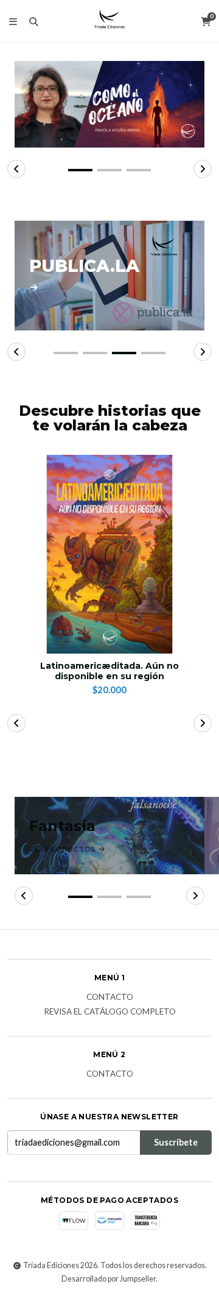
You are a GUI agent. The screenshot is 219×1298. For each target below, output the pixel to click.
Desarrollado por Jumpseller (108, 1278)
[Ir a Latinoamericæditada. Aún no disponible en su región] (109, 554)
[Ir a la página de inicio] (109, 21)
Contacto (109, 997)
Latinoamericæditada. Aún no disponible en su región (109, 671)
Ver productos (63, 849)
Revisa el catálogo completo (110, 1012)
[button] (80, 170)
